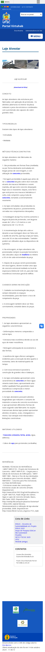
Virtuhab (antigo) (21, 541)
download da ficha (20, 87)
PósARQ (18, 535)
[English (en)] (5, 7)
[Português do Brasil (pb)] (2, 7)
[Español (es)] (8, 7)
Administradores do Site (34, 31)
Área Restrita (18, 31)
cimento (16, 435)
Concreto (7, 435)
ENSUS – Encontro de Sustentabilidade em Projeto (25, 525)
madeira (25, 254)
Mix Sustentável (21, 533)
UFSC (17, 539)
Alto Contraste (27, 7)
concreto (16, 173)
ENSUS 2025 (20, 528)
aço (12, 443)
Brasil (7, 2)
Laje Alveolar (11, 48)
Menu (36, 36)
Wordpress (6, 645)
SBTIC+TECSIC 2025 (22, 537)
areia (28, 435)
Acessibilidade (15, 7)
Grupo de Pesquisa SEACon (25, 530)
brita (23, 435)
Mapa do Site (6, 9)
